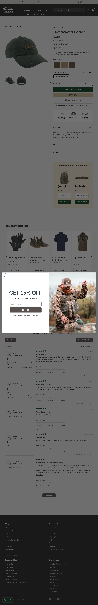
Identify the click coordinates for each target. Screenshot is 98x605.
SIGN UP (25, 309)
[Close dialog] (4, 275)
